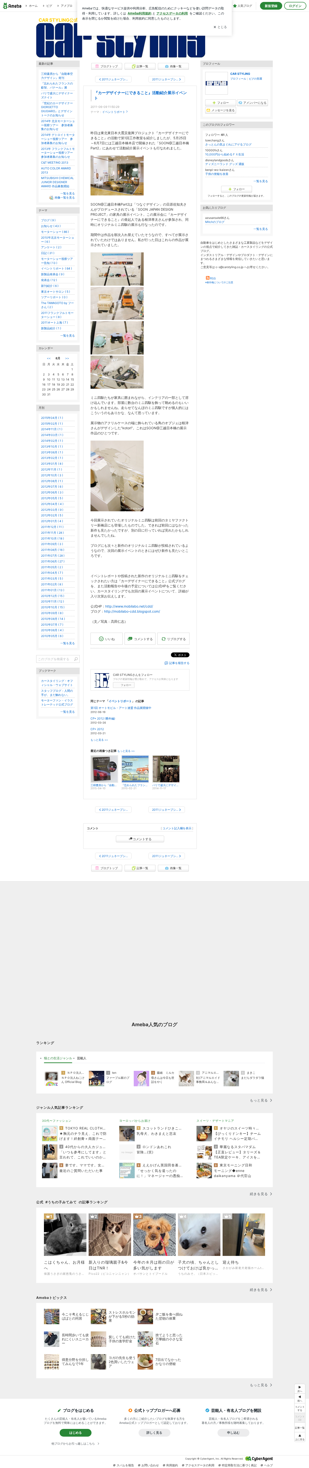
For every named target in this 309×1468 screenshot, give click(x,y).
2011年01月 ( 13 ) (52, 590)
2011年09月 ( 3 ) (52, 544)
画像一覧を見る (65, 197)
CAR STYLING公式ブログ (65, 20)
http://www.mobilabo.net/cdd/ (129, 606)
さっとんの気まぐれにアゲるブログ (228, 144)
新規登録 (271, 6)
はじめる (75, 1432)
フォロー (126, 685)
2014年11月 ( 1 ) (51, 429)
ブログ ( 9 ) (48, 220)
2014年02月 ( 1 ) (52, 441)
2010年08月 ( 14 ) (53, 619)
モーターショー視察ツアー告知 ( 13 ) (57, 261)
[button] (299, 1437)
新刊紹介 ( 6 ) (49, 286)
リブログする (176, 639)
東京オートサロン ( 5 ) (55, 291)
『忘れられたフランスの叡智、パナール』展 (57, 85)
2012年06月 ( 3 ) (52, 492)
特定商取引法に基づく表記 (239, 1465)
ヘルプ (268, 1465)
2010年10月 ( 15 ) (52, 607)
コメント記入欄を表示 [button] (176, 828)
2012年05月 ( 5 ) (52, 498)
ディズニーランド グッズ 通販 (224, 164)
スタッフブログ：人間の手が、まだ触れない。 (57, 693)
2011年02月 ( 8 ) (52, 584)
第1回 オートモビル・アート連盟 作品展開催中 (121, 708)
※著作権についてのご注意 (219, 282)
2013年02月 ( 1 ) (52, 458)
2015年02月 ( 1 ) (52, 423)
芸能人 (81, 1058)
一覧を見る (260, 181)
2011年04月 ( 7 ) (52, 573)
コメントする (142, 839)
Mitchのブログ (215, 222)
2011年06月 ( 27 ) (52, 561)
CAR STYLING (240, 74)
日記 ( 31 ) (47, 253)
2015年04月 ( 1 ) (52, 418)
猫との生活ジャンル (58, 1058)
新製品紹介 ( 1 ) (51, 328)
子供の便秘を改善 (216, 174)
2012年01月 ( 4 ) (52, 521)
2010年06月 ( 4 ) (52, 630)
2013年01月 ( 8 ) (52, 463)
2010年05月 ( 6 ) (52, 636)
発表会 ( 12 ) (49, 280)
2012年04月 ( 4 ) (52, 504)
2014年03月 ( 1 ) (52, 435)
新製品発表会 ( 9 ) (52, 274)
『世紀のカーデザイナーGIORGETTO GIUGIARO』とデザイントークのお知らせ (57, 109)
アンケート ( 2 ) (51, 247)
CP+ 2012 (97, 729)
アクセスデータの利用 (199, 1465)
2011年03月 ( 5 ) (52, 578)
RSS (213, 278)
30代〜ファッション (56, 1120)
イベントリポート (113, 112)
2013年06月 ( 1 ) (52, 452)
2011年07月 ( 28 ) (52, 555)
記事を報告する (179, 663)
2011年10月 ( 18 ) (52, 538)
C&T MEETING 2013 (54, 162)
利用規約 (172, 1465)
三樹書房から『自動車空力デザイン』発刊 (57, 76)
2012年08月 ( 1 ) (52, 481)
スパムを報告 (125, 1465)
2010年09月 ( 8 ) (52, 613)
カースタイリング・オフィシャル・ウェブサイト (57, 683)
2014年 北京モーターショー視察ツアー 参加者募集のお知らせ (58, 125)
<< (49, 358)
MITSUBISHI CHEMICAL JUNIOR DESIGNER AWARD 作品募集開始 (57, 182)
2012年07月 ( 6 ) (52, 486)
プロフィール (238, 78)
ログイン (295, 6)
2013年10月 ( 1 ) (52, 446)
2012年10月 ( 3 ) (52, 475)
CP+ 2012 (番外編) (103, 718)
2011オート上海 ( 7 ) (54, 322)
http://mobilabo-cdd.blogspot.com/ (132, 611)
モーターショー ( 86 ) (55, 232)
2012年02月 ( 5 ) (52, 515)
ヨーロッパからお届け (135, 1120)
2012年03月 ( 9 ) (52, 510)
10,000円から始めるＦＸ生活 (224, 154)
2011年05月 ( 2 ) (52, 567)
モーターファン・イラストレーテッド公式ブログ (57, 702)
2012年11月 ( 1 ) (51, 469)
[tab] (58, 1058)
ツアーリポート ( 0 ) (54, 297)
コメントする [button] (143, 639)
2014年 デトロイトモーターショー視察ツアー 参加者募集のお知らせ (58, 139)
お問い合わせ (150, 1465)
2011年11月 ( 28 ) (52, 532)
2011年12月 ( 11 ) (52, 527)
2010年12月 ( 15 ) (52, 596)
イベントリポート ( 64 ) (56, 268)
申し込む (233, 1432)
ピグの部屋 (255, 78)
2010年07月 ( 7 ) (52, 624)
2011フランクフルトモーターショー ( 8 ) (57, 315)
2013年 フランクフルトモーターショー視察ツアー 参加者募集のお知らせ (58, 153)
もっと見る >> (99, 739)
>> (67, 358)
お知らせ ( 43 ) (51, 226)
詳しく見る (154, 1432)
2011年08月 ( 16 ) (52, 550)
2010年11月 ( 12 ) (52, 601)
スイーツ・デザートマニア (215, 1120)
